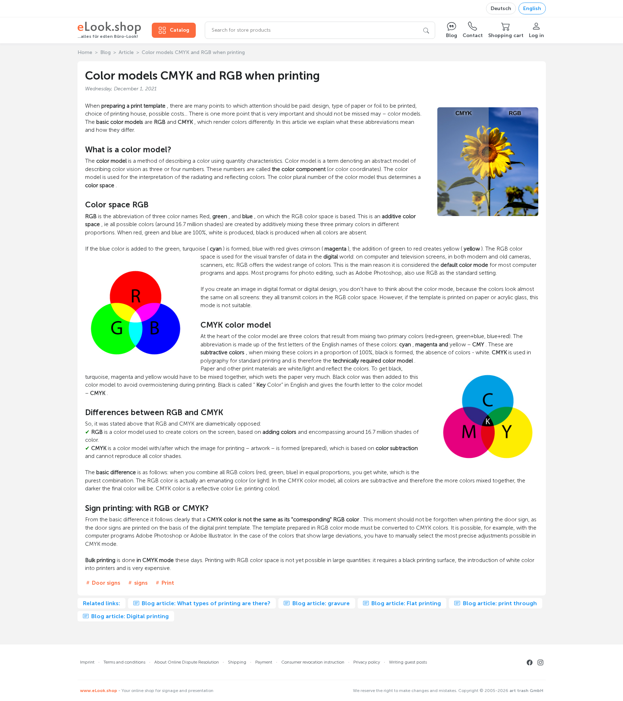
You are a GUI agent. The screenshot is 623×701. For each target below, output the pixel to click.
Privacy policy (366, 662)
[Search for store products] (426, 30)
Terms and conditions (124, 662)
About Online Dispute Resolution (186, 662)
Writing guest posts (408, 662)
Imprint (87, 662)
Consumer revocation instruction (312, 662)
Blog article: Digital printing (129, 616)
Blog (105, 52)
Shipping (237, 662)
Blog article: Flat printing (405, 603)
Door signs (105, 583)
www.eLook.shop (98, 690)
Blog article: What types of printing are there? (205, 603)
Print (167, 583)
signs (140, 583)
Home (85, 52)
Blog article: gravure (320, 603)
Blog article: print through (499, 603)
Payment (263, 662)
